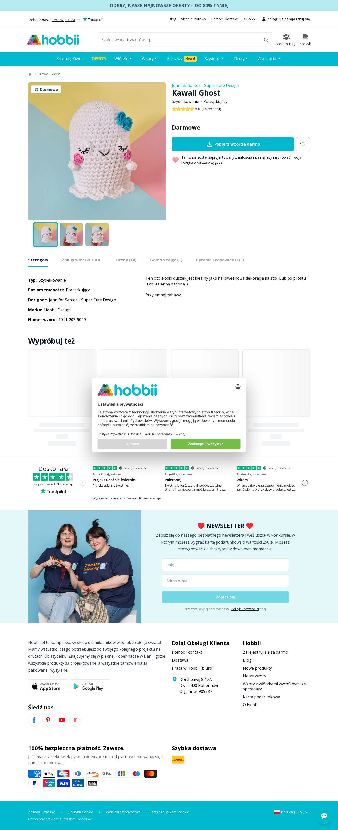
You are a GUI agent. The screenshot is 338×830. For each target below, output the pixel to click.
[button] (305, 39)
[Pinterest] (48, 720)
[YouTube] (62, 720)
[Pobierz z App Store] (48, 686)
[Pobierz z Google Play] (90, 686)
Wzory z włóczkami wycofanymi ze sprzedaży (274, 686)
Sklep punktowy (193, 19)
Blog (172, 19)
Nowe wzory (254, 676)
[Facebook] (34, 720)
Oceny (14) (126, 260)
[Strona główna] (30, 74)
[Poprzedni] (35, 151)
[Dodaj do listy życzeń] (303, 144)
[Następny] (159, 151)
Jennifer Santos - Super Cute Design (205, 85)
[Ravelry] (76, 720)
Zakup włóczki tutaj (82, 260)
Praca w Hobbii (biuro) (192, 668)
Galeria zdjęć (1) (166, 260)
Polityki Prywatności (245, 609)
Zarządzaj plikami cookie (169, 812)
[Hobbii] (53, 39)
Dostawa (180, 660)
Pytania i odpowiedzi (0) (220, 260)
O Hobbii (249, 19)
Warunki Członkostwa (123, 812)
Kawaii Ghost (49, 74)
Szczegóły (38, 260)
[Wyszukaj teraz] (266, 40)
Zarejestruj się (297, 19)
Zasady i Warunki (41, 812)
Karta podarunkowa (261, 697)
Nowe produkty (257, 668)
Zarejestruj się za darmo (265, 652)
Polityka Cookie (80, 812)
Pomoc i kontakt (224, 19)
